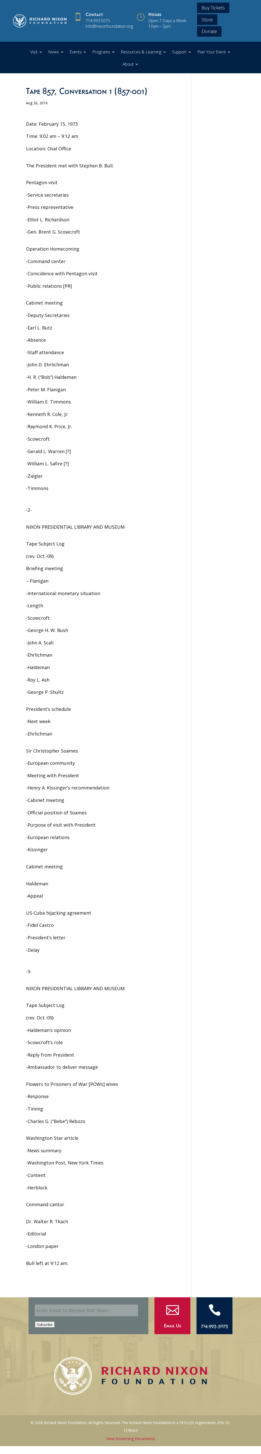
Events (76, 52)
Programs (101, 52)
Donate (209, 31)
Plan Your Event (211, 52)
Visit (33, 52)
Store (207, 20)
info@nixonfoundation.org (109, 26)
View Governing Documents (130, 1438)
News (53, 52)
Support (179, 52)
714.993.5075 (98, 20)
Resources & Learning (141, 52)
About (128, 64)
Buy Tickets (213, 8)
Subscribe (45, 1324)
